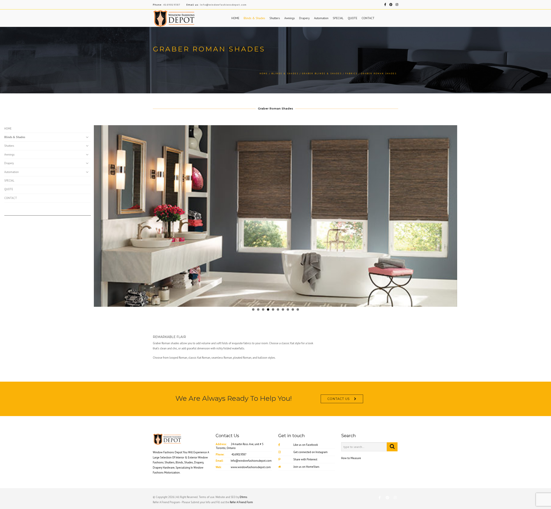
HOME (235, 18)
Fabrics (351, 73)
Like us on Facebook (305, 445)
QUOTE (352, 18)
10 (298, 309)
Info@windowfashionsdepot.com (223, 4)
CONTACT (368, 18)
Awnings (289, 18)
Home (264, 73)
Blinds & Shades (254, 18)
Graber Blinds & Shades (322, 73)
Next (463, 215)
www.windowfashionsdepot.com (251, 467)
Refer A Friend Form (241, 502)
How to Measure (351, 458)
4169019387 (171, 4)
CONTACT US (338, 399)
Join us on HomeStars (306, 467)
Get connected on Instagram (310, 452)
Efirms (243, 497)
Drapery (304, 18)
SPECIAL (338, 18)
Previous (87, 215)
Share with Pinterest (305, 459)
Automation (321, 18)
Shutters (274, 18)
